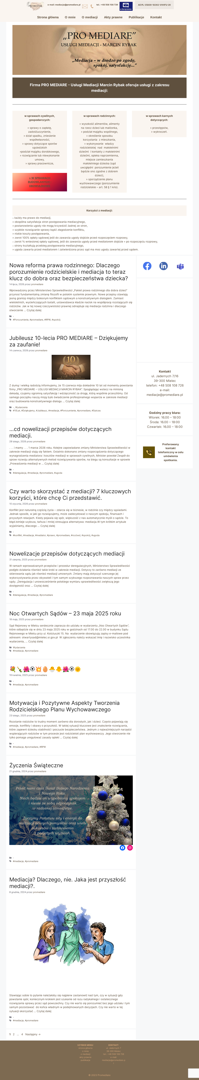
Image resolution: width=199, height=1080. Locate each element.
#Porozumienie (20, 319)
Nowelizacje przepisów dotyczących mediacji (67, 553)
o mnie (85, 1051)
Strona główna (48, 17)
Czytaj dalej (34, 310)
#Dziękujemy (28, 410)
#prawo (51, 535)
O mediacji (90, 17)
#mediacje (53, 410)
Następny (33, 1034)
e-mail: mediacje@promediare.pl (113, 1060)
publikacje (85, 1060)
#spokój (56, 319)
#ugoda (58, 472)
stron (81, 1048)
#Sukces (96, 410)
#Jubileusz (41, 410)
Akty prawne (113, 17)
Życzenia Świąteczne (36, 765)
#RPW (47, 319)
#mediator (40, 535)
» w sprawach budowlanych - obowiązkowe (39, 182)
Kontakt (156, 17)
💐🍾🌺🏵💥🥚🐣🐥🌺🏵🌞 (45, 669)
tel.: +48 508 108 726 (113, 1054)
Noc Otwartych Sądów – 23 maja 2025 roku (65, 613)
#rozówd (75, 535)
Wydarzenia (21, 407)
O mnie (70, 17)
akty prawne (85, 1057)
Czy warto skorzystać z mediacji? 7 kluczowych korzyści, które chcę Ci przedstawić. (70, 494)
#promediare (36, 319)
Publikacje (136, 17)
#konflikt (17, 535)
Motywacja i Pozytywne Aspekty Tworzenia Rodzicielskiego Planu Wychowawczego (64, 706)
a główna (88, 1048)
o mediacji (85, 1054)
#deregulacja (19, 472)
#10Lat (16, 410)
